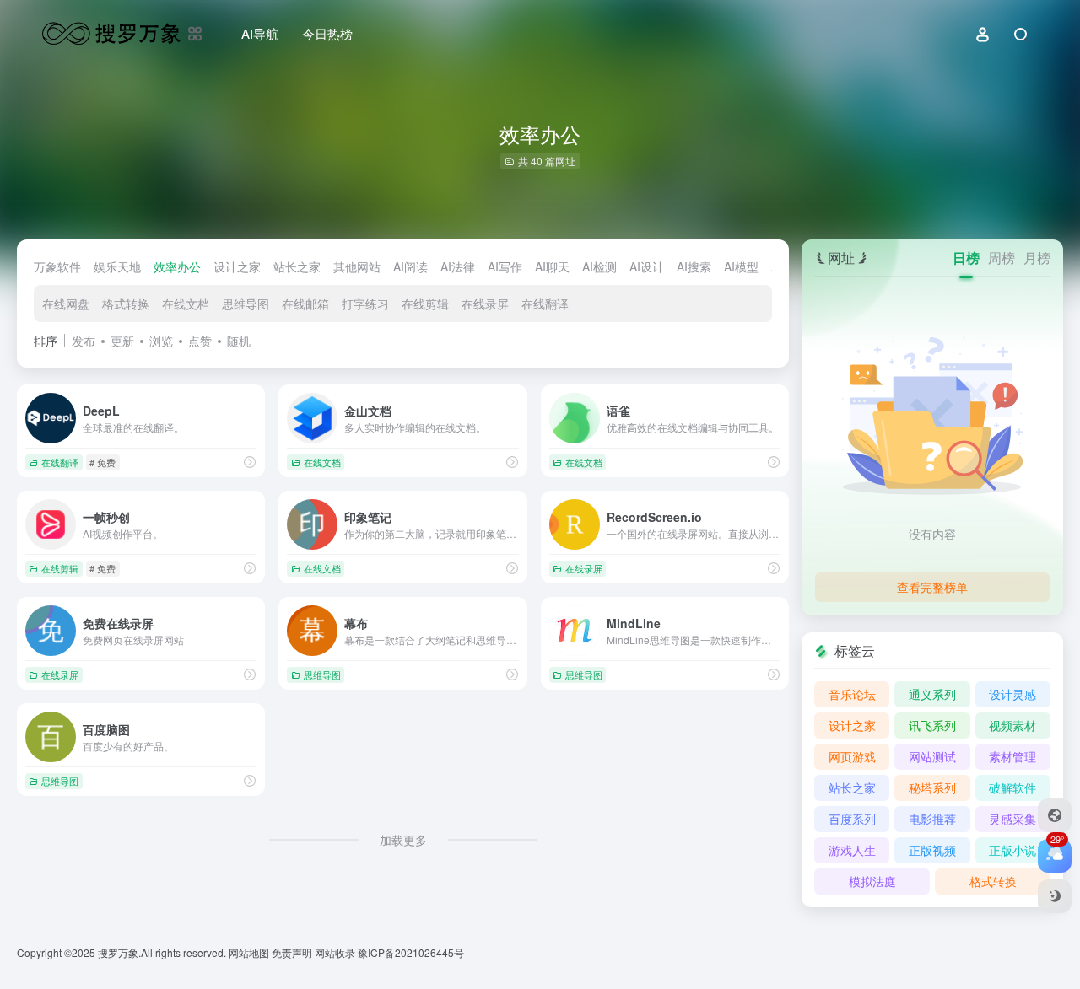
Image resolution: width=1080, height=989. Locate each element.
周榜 (1001, 257)
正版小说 (1012, 849)
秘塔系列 (932, 787)
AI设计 (646, 266)
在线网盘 (65, 303)
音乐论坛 (852, 693)
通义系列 (932, 693)
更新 (122, 340)
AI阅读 (410, 266)
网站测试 (932, 756)
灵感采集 (1012, 818)
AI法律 (457, 266)
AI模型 (741, 266)
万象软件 (57, 266)
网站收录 (336, 952)
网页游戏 (852, 756)
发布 (83, 340)
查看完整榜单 (932, 586)
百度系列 (852, 818)
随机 (239, 340)
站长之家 (297, 266)
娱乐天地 (117, 266)
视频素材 (1012, 725)
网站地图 (250, 952)
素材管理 (1012, 756)
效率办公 (177, 266)
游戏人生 (852, 849)
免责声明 (293, 952)
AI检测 (599, 266)
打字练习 (365, 303)
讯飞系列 (932, 725)
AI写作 (505, 266)
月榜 (1036, 257)
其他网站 (357, 266)
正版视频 (932, 849)
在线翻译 (545, 303)
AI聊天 (552, 266)
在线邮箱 (305, 303)
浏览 (161, 340)
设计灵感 (1012, 693)
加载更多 (403, 839)
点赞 (200, 340)
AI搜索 (694, 266)
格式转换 (125, 303)
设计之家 (237, 266)
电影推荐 (932, 818)
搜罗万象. (118, 952)
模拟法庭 (872, 881)
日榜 (966, 257)
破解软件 (1012, 787)
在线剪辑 (425, 303)
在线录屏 (485, 303)
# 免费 (102, 462)
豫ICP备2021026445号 (411, 952)
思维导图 (245, 303)
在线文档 (185, 303)
